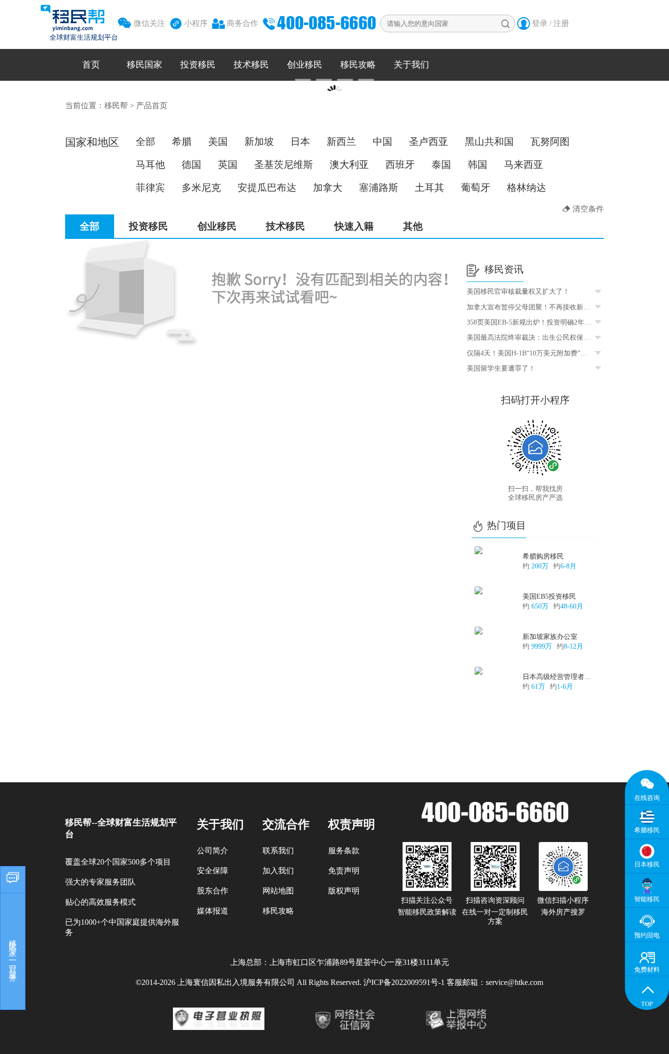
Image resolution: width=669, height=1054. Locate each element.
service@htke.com (514, 982)
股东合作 (212, 891)
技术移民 (251, 65)
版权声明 (343, 891)
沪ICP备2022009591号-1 (404, 982)
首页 (91, 65)
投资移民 (197, 65)
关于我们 (411, 65)
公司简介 (212, 850)
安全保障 (212, 871)
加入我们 (278, 871)
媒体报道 (212, 911)
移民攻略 (358, 65)
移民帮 (116, 105)
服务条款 (343, 850)
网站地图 (278, 891)
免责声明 (343, 871)
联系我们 (278, 850)
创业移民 (304, 65)
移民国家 (144, 65)
